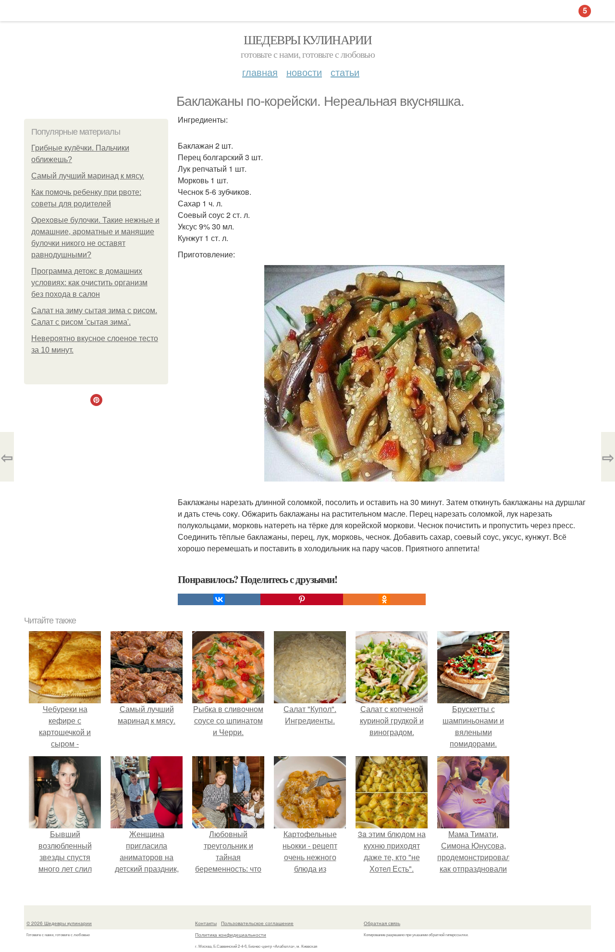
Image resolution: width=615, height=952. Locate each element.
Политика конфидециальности (230, 934)
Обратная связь (382, 923)
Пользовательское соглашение (257, 923)
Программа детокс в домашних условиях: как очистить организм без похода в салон (89, 282)
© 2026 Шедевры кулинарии (59, 923)
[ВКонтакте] (219, 599)
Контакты (206, 923)
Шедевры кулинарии (308, 39)
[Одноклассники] (384, 599)
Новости (304, 72)
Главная (260, 72)
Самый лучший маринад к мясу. (87, 176)
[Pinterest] (301, 599)
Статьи (345, 72)
